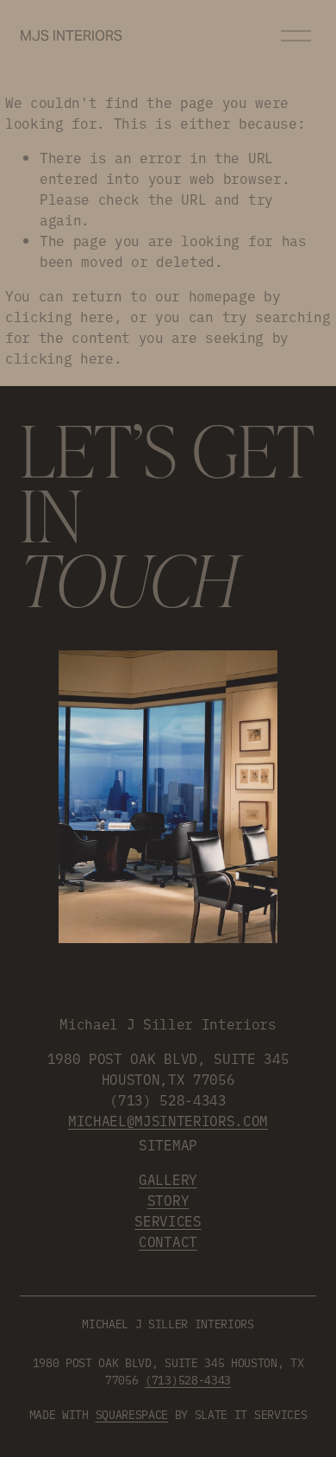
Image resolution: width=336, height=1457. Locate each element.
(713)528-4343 (188, 1379)
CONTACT (168, 1241)
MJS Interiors (71, 36)
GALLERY (168, 1178)
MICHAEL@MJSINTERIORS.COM (168, 1120)
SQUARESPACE (132, 1414)
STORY (168, 1199)
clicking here (59, 316)
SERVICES (167, 1220)
